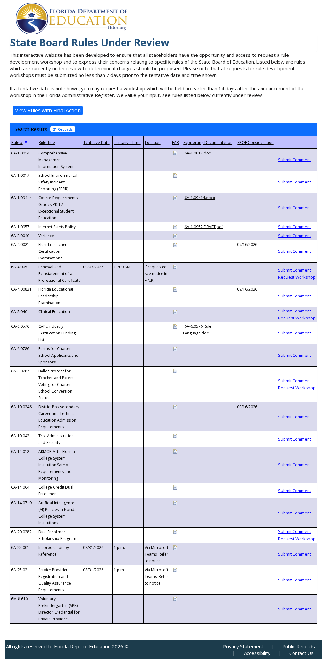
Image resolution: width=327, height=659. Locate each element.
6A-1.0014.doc (198, 153)
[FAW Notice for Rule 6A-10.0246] (175, 406)
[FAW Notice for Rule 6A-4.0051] (175, 266)
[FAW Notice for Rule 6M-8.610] (175, 598)
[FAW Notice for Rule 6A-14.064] (175, 487)
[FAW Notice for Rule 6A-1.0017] (175, 175)
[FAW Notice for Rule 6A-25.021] (175, 569)
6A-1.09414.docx (200, 197)
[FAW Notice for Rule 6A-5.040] (175, 311)
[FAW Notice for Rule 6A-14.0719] (175, 502)
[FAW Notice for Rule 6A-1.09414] (175, 197)
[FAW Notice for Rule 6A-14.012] (175, 451)
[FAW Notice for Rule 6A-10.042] (175, 435)
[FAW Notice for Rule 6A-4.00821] (175, 289)
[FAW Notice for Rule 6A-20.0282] (175, 531)
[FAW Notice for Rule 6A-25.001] (175, 547)
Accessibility (257, 653)
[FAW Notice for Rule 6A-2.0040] (175, 235)
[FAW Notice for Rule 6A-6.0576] (175, 326)
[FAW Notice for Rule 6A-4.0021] (175, 244)
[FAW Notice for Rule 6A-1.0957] (175, 226)
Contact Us (301, 653)
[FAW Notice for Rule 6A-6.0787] (175, 370)
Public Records (298, 646)
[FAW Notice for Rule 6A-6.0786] (175, 348)
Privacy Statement (243, 646)
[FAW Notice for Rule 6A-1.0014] (175, 152)
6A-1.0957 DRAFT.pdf (204, 226)
